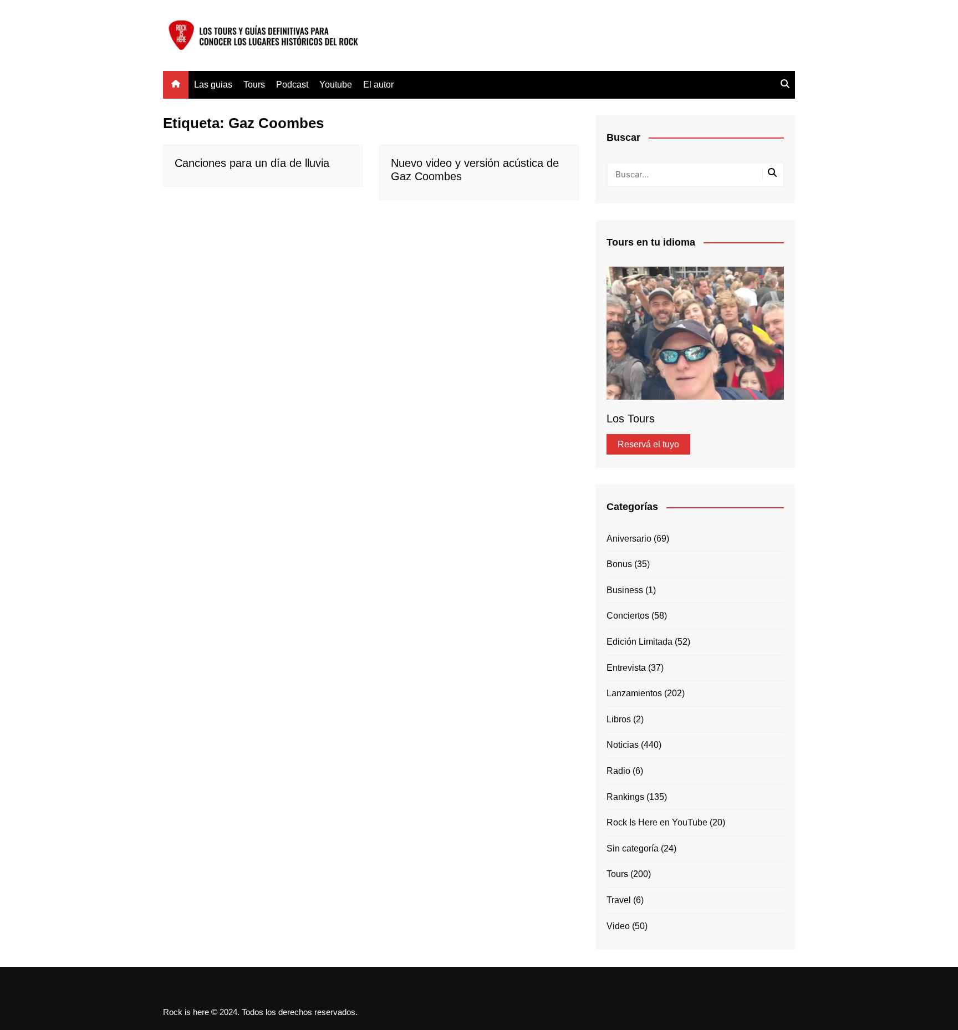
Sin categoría (633, 848)
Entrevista (626, 667)
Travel (619, 900)
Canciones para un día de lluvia (252, 163)
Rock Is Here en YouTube (657, 822)
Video (618, 926)
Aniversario (629, 538)
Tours (254, 84)
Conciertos (628, 615)
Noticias (623, 744)
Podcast (292, 84)
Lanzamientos (634, 693)
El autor (378, 84)
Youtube (335, 84)
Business (625, 590)
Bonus (619, 564)
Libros (619, 719)
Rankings (625, 797)
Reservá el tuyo (648, 444)
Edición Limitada (639, 641)
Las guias (213, 84)
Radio (618, 771)
